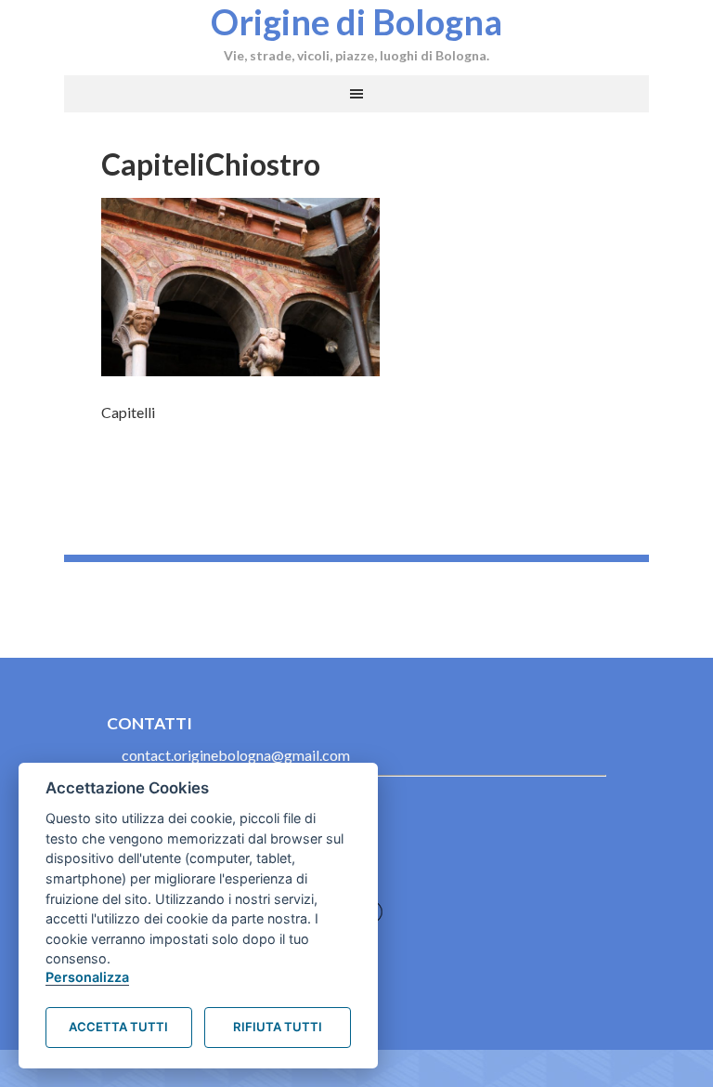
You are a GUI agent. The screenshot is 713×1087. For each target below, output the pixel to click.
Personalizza (87, 977)
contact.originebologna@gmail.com (236, 755)
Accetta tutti (118, 1026)
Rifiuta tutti (277, 1026)
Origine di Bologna (356, 21)
